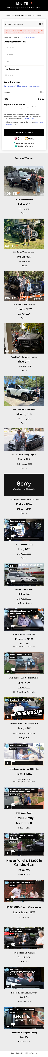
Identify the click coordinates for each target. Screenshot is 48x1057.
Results (24, 213)
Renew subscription (24, 132)
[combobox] (24, 68)
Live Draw (20, 603)
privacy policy (30, 118)
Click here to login (28, 37)
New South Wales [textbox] (12, 69)
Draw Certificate (28, 646)
